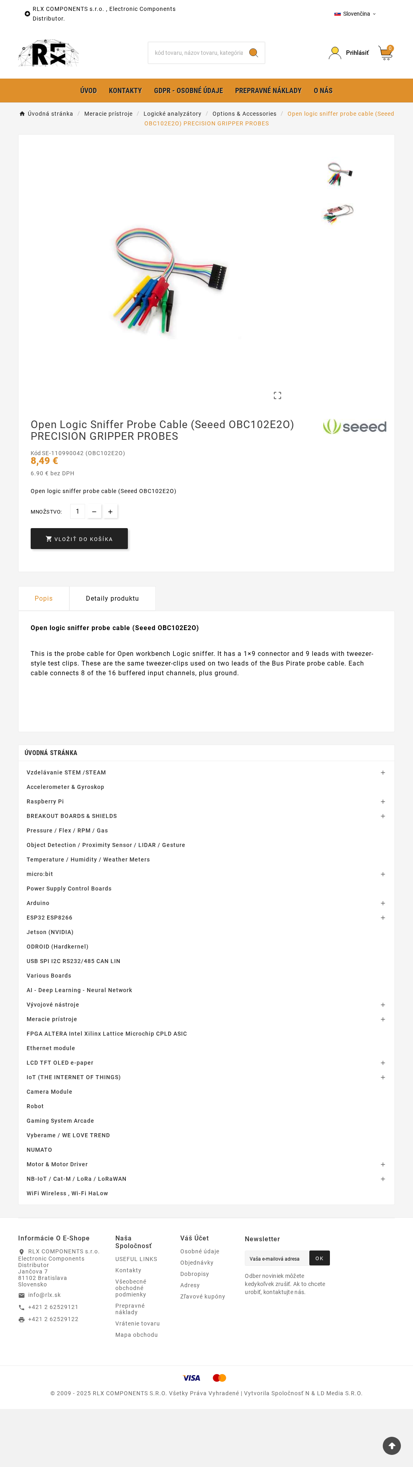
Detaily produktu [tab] (112, 598)
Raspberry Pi (45, 801)
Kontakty (128, 1270)
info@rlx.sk (44, 1295)
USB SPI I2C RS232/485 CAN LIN (74, 961)
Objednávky (197, 1262)
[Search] (253, 52)
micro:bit (40, 874)
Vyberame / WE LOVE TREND (68, 1135)
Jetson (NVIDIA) (50, 932)
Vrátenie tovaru (137, 1323)
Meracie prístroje (52, 1019)
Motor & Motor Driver (57, 1164)
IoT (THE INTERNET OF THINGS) (74, 1077)
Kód (36, 453)
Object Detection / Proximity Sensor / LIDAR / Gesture (106, 845)
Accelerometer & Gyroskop (65, 787)
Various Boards (49, 975)
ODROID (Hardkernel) (58, 946)
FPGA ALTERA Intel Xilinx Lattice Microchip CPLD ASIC (107, 1033)
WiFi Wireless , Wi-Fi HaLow (67, 1193)
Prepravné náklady (130, 1309)
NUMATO (39, 1150)
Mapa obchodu (136, 1335)
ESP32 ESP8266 (50, 917)
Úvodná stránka (51, 753)
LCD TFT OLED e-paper (60, 1062)
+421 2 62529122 (53, 1319)
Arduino (38, 903)
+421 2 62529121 (53, 1307)
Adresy (190, 1285)
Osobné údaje (199, 1251)
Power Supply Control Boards (69, 888)
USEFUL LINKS (136, 1259)
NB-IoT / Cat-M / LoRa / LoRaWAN (77, 1179)
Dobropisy (194, 1274)
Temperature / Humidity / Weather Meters (88, 859)
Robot (35, 1106)
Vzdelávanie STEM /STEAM (66, 772)
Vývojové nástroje (53, 1004)
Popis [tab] (44, 598)
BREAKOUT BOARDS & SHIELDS (72, 816)
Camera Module (50, 1091)
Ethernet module (51, 1048)
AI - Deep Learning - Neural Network (79, 990)
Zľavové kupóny (202, 1296)
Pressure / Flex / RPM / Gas (67, 830)
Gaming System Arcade (60, 1120)
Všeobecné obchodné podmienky (130, 1288)
